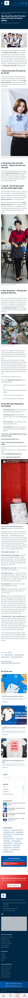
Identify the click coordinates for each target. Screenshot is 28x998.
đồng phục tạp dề (5, 199)
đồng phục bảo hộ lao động (9, 838)
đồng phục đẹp (16, 847)
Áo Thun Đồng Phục (5, 945)
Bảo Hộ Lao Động (5, 947)
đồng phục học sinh (7, 847)
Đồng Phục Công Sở (5, 941)
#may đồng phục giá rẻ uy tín (17, 657)
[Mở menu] (2, 3)
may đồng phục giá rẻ (16, 840)
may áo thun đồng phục (18, 834)
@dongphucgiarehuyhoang (13, 457)
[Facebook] (2, 914)
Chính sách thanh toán (6, 968)
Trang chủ (3, 12)
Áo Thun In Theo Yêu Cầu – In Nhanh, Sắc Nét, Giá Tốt (16, 819)
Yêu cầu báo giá (14, 863)
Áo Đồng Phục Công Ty (8, 851)
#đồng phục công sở (9, 654)
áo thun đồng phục (19, 832)
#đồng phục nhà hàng (19, 654)
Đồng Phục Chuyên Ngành (7, 937)
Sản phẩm (3, 956)
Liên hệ (2, 960)
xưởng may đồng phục (8, 843)
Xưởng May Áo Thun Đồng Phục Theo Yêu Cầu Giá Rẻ (16, 809)
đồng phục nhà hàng (18, 843)
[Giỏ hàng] (26, 3)
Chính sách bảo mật (5, 977)
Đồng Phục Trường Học (6, 943)
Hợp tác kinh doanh (5, 974)
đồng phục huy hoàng (8, 834)
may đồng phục (7, 830)
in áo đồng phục (7, 840)
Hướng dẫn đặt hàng (5, 972)
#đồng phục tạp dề (5, 657)
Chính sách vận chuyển (6, 966)
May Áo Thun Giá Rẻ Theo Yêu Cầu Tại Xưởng (12, 696)
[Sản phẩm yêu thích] (23, 3)
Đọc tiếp (4, 701)
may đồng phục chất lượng (9, 832)
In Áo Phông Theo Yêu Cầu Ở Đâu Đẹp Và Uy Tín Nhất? (16, 814)
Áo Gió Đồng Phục (5, 939)
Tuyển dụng (3, 958)
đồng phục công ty (7, 845)
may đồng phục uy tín (15, 849)
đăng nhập (8, 663)
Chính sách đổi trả (5, 970)
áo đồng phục (6, 849)
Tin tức (7, 12)
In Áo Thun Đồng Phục (8, 836)
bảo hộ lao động (19, 838)
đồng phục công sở (16, 845)
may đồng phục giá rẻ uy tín (17, 830)
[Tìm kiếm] (20, 3)
